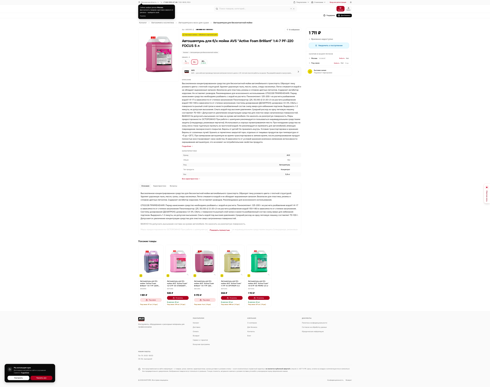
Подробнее (186, 146)
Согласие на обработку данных (314, 327)
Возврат (196, 336)
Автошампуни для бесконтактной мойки (232, 22)
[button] (204, 29)
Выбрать (342, 58)
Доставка (196, 327)
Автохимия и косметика (162, 22)
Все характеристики (190, 179)
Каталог (143, 22)
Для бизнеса (345, 15)
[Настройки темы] (351, 2)
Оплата (195, 331)
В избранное (294, 30)
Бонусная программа (201, 344)
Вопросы (173, 186)
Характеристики (159, 186)
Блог (249, 336)
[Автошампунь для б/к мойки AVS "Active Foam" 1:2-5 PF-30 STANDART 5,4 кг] (177, 261)
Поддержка (330, 15)
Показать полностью (220, 230)
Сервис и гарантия (200, 340)
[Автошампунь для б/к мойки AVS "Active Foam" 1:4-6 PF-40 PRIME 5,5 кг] (258, 261)
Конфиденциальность (335, 380)
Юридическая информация (313, 331)
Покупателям (301, 2)
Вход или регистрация (338, 2)
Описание (145, 186)
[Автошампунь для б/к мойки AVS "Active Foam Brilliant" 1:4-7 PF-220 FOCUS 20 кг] (204, 261)
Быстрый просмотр (152, 275)
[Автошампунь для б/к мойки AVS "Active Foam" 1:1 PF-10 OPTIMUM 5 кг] (231, 261)
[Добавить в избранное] (160, 248)
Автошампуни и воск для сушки (194, 22)
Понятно (143, 16)
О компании (318, 2)
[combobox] (254, 8)
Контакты (251, 331)
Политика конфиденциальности (314, 323)
